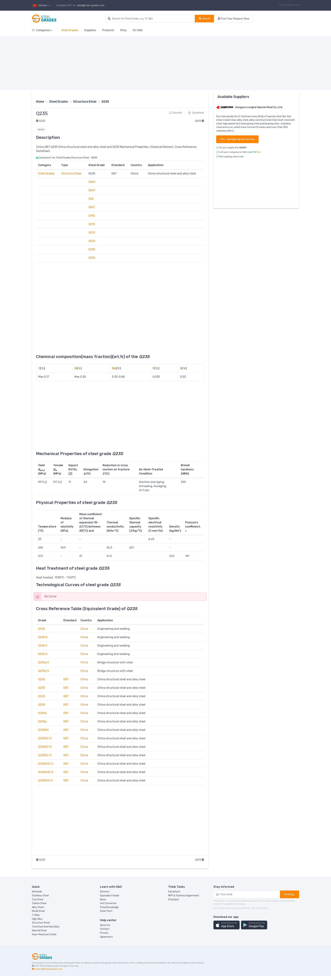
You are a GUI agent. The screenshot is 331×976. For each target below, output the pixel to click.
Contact (104, 928)
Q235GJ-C (45, 738)
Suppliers (90, 30)
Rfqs (123, 30)
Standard (173, 899)
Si (75, 368)
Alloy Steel (38, 907)
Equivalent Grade (109, 895)
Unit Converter (108, 903)
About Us (105, 925)
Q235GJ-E (44, 755)
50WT (92, 182)
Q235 (105, 101)
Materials (37, 891)
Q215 (91, 224)
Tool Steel (37, 899)
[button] (226, 925)
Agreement (106, 936)
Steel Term (106, 911)
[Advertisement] (135, 63)
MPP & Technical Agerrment (183, 895)
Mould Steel (38, 911)
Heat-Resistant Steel (44, 934)
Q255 (198, 120)
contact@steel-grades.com (48, 969)
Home (40, 101)
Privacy (104, 932)
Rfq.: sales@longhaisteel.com (237, 139)
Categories (43, 30)
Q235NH (43, 730)
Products (108, 30)
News (103, 899)
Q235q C (43, 662)
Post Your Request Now (234, 18)
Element (104, 891)
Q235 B (42, 637)
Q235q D (43, 671)
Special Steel (39, 930)
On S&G (138, 30)
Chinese (43, 5)
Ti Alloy (36, 915)
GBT (66, 679)
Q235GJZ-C (45, 763)
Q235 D (42, 654)
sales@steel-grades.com (90, 5)
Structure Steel (84, 101)
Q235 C (42, 645)
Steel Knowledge (109, 907)
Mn (114, 368)
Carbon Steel (39, 903)
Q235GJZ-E (45, 780)
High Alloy (37, 919)
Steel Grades (69, 30)
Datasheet (198, 112)
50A (91, 198)
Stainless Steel (40, 895)
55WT (92, 190)
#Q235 (41, 129)
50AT (91, 207)
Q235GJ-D (45, 746)
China (84, 628)
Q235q (42, 713)
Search (205, 18)
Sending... (289, 894)
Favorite (177, 112)
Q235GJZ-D (45, 772)
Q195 (91, 215)
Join (258, 152)
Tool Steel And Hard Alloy (45, 926)
